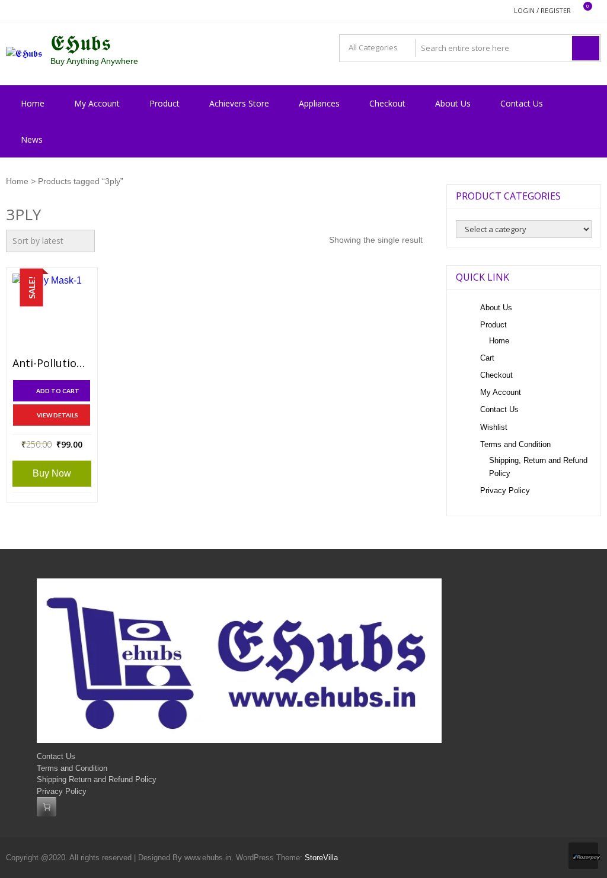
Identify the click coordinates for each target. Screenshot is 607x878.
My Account (97, 103)
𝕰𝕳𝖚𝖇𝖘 (80, 43)
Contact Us (521, 103)
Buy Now (52, 473)
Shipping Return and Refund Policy (96, 779)
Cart (487, 357)
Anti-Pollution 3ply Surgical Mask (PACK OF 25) (51, 363)
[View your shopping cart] (580, 11)
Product (164, 103)
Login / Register (542, 10)
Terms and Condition (515, 444)
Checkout (387, 103)
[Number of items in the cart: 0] (46, 806)
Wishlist (493, 427)
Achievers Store (239, 103)
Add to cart (57, 390)
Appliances (319, 103)
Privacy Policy (505, 490)
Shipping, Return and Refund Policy (538, 467)
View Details (57, 415)
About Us (453, 103)
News (32, 139)
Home (32, 103)
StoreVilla (321, 857)
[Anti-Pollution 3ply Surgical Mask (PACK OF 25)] (51, 313)
